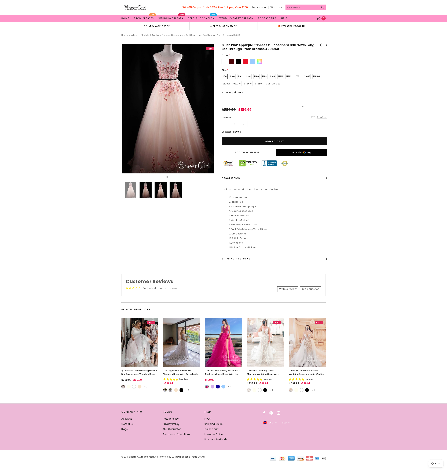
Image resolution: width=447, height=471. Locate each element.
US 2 (240, 76)
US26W (258, 83)
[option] (155, 26)
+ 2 (145, 386)
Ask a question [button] (310, 289)
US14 (288, 76)
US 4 (248, 76)
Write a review (287, 289)
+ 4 (229, 386)
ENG (271, 422)
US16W (306, 76)
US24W (248, 83)
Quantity (227, 117)
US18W (316, 76)
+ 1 (187, 390)
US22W (237, 83)
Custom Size (273, 83)
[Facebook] (264, 413)
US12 (280, 76)
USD (284, 422)
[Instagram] (278, 413)
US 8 (264, 76)
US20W (226, 83)
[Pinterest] (271, 413)
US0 (225, 76)
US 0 (232, 76)
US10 (272, 76)
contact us (272, 189)
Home (124, 35)
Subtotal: (226, 131)
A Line (134, 35)
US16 (297, 76)
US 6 (256, 76)
